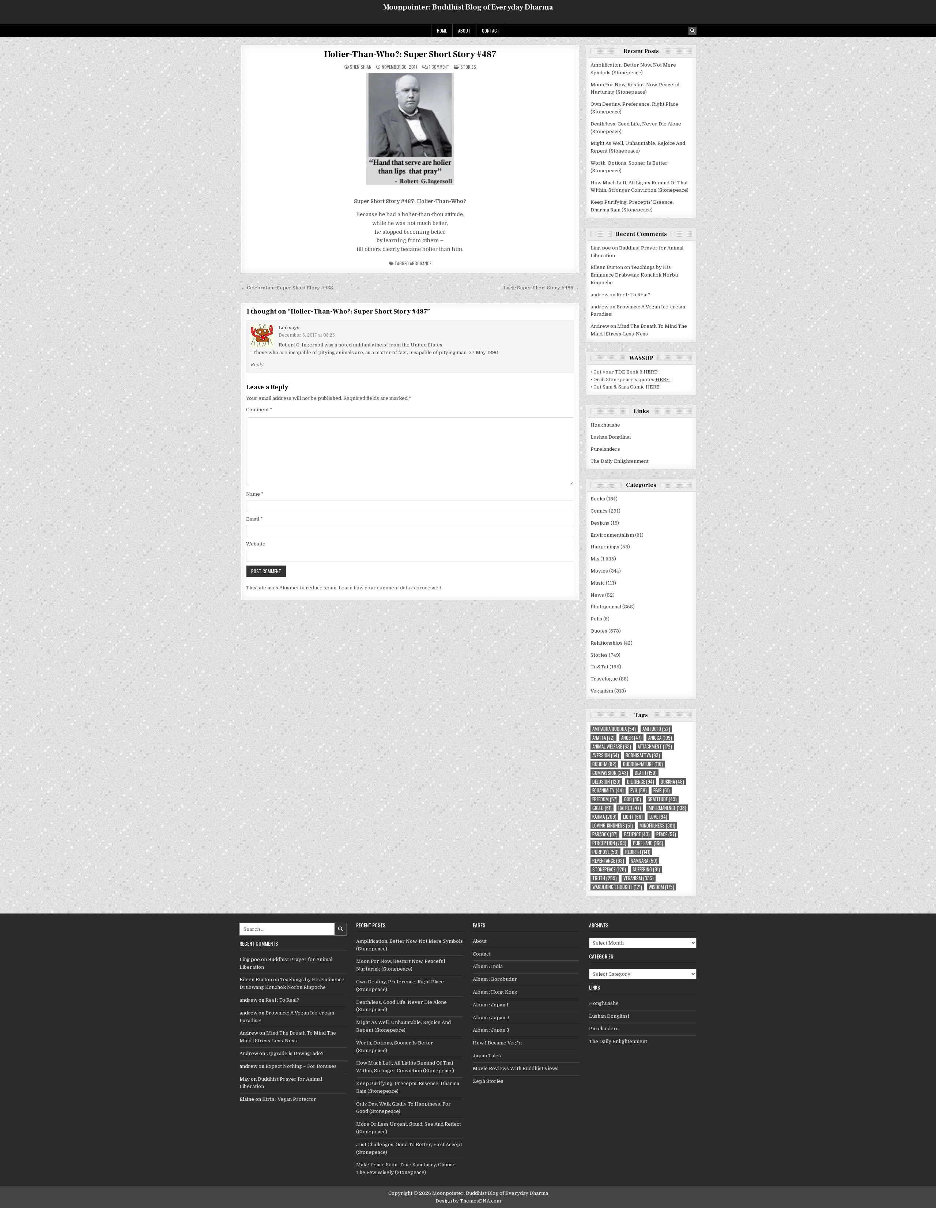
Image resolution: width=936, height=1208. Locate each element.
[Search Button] (692, 31)
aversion (605, 755)
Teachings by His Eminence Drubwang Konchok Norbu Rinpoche (634, 275)
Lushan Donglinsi (610, 437)
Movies (599, 571)
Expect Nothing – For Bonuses (301, 1066)
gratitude (662, 799)
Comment (259, 409)
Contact (490, 30)
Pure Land (648, 843)
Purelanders (605, 449)
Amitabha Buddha (614, 728)
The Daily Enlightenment (619, 461)
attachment (655, 746)
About (464, 30)
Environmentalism (612, 535)
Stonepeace (609, 869)
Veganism (601, 691)
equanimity (608, 790)
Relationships (606, 643)
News (597, 595)
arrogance (420, 263)
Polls (596, 619)
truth (604, 878)
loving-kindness (612, 825)
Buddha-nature (643, 764)
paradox (605, 834)
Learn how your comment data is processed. (390, 587)
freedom (605, 799)
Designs (599, 523)
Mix (594, 559)
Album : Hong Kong (495, 992)
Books (597, 499)
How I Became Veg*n (497, 1043)
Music (597, 583)
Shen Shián (360, 67)
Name (255, 494)
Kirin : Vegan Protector (289, 1099)
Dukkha (672, 781)
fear (661, 790)
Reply (256, 364)
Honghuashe (605, 425)
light (633, 816)
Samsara (644, 860)
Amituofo (656, 728)
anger (631, 737)
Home (442, 30)
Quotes (598, 631)
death (646, 772)
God (632, 799)
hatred (629, 807)
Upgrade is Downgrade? (295, 1053)
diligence (640, 781)
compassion (610, 772)
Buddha (604, 764)
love (658, 816)
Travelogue (604, 679)
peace (666, 834)
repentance (608, 860)
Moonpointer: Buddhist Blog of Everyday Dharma (468, 7)
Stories (468, 67)
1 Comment (439, 67)
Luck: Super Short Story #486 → (541, 287)
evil (638, 790)
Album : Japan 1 (491, 1005)
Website (255, 544)
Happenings (604, 546)
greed (602, 807)
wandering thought (617, 887)
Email (254, 519)
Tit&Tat (599, 666)
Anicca (660, 737)
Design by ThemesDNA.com (468, 1201)
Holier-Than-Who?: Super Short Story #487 (410, 54)
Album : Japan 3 (491, 1030)
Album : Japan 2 (491, 1017)
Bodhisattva (643, 755)
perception (609, 843)
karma (604, 816)
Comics (599, 511)
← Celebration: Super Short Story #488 (287, 287)
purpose (605, 851)
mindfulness (657, 825)
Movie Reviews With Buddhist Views (516, 1068)
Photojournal (605, 606)
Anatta (603, 737)
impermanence (667, 807)
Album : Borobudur (495, 979)
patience (637, 834)
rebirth (637, 851)
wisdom (661, 887)
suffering (646, 869)
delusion (606, 781)
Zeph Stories (488, 1081)
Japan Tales (487, 1055)
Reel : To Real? (633, 294)
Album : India (488, 966)
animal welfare (611, 746)
